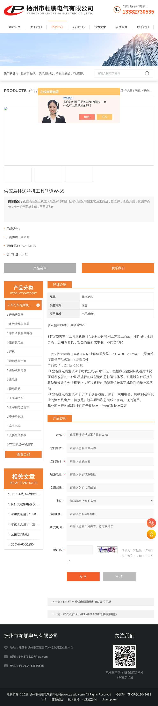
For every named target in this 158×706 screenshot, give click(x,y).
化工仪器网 (89, 699)
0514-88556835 (151, 523)
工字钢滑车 (16, 398)
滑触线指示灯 (17, 361)
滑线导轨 (15, 388)
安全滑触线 (16, 416)
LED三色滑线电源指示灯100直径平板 (87, 601)
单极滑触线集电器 (20, 333)
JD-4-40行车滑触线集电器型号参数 (25, 494)
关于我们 (36, 27)
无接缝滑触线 (17, 435)
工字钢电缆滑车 (19, 407)
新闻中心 (79, 27)
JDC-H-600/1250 (22, 544)
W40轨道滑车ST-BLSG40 (25, 514)
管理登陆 (57, 699)
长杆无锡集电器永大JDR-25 (25, 504)
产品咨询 (39, 268)
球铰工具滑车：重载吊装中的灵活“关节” (25, 524)
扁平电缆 (15, 425)
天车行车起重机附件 (20, 305)
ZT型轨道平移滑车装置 (126, 90)
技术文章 (100, 27)
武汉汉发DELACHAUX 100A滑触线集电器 (90, 614)
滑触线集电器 (17, 370)
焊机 (12, 351)
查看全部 (23, 454)
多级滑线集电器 (19, 323)
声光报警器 (16, 314)
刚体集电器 (16, 342)
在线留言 (121, 27)
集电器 (13, 379)
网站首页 (14, 27)
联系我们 (143, 27)
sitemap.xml (109, 699)
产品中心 (57, 27)
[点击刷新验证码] (107, 549)
